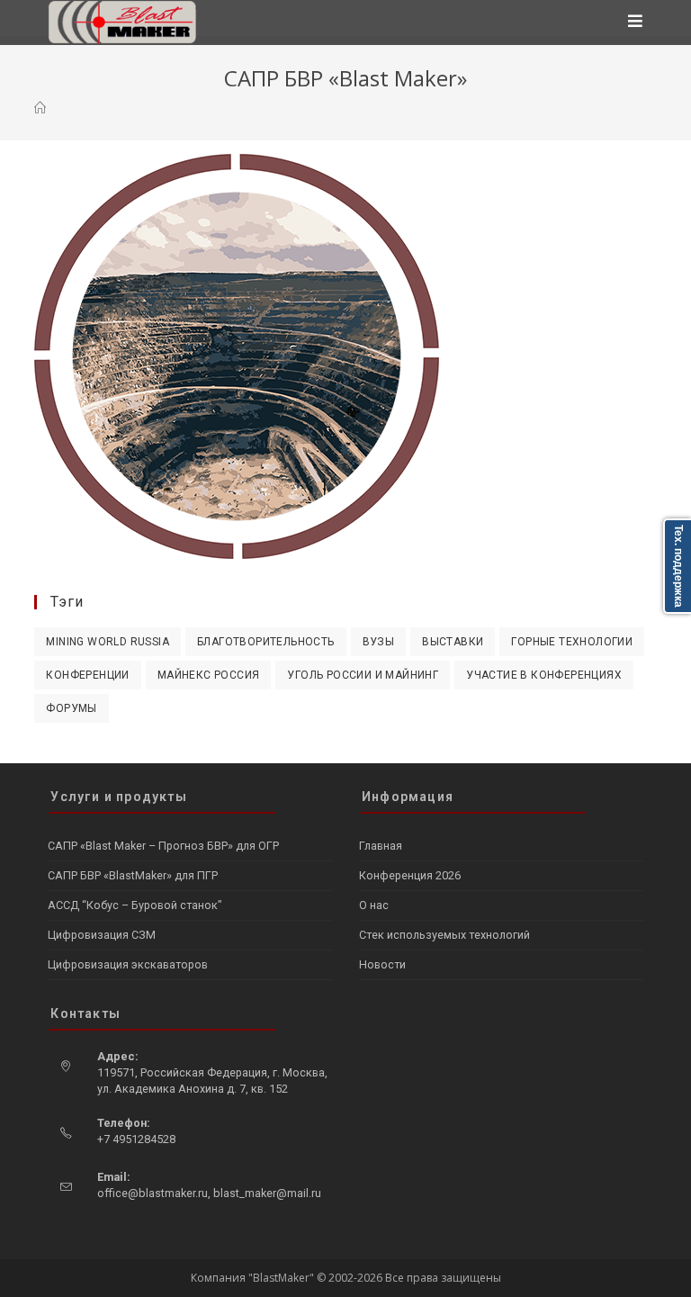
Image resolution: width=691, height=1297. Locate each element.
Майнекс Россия (208, 675)
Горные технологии (572, 641)
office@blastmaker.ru (152, 1193)
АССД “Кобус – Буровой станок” (134, 905)
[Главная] (40, 108)
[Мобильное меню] (635, 22)
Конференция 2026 (410, 875)
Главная (380, 845)
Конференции (87, 675)
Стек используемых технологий (444, 934)
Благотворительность (266, 641)
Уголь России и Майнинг (362, 675)
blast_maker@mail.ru (267, 1193)
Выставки (452, 641)
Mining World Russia (107, 641)
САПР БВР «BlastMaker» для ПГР (133, 875)
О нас (374, 905)
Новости (382, 964)
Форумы (71, 708)
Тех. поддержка (678, 566)
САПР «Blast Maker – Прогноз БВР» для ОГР (163, 845)
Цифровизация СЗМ (102, 934)
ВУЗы (379, 641)
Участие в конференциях (544, 675)
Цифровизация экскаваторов (128, 964)
